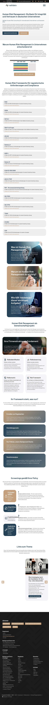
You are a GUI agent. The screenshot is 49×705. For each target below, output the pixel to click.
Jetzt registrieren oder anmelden (33, 623)
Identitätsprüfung (6, 659)
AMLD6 (19, 664)
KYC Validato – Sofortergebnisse (9, 647)
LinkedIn (5, 696)
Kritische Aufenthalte (7, 687)
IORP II (19, 667)
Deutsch (41, 1)
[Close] (45, 1)
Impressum (20, 695)
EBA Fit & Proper (21, 662)
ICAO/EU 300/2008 (22, 670)
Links (34, 670)
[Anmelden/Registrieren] (33, 1)
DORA (19, 659)
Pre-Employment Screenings (9, 642)
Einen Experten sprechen (17, 623)
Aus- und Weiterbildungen (8, 677)
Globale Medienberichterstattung (8, 684)
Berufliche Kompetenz (7, 671)
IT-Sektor (35, 664)
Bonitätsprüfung (6, 674)
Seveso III (20, 668)
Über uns (35, 673)
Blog (34, 669)
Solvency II (20, 665)
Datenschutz (27, 695)
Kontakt (15, 626)
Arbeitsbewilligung (7, 668)
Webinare (35, 672)
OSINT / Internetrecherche (8, 686)
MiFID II (19, 661)
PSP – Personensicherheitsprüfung (24, 674)
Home (4, 1)
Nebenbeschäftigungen (8, 676)
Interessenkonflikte (7, 679)
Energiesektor (36, 659)
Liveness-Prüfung (6, 689)
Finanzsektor (36, 658)
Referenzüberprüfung (7, 670)
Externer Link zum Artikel (34, 596)
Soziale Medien (6, 661)
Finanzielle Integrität (7, 673)
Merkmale (5, 651)
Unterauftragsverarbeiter (36, 695)
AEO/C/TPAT (21, 671)
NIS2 (19, 658)
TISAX (19, 679)
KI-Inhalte (10, 696)
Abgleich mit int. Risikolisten (9, 680)
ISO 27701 (20, 677)
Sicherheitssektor (37, 662)
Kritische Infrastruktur (38, 661)
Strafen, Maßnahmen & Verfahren (7, 665)
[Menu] (44, 5)
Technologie (5, 653)
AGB (16, 695)
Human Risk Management (8, 636)
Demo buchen (6, 623)
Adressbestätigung (7, 662)
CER (19, 682)
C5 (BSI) (19, 680)
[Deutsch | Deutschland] (35, 1)
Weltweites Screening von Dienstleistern (11, 645)
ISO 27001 (20, 676)
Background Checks (7, 634)
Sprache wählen (6, 626)
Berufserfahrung (6, 667)
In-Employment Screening (8, 644)
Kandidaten (35, 675)
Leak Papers (5, 682)
